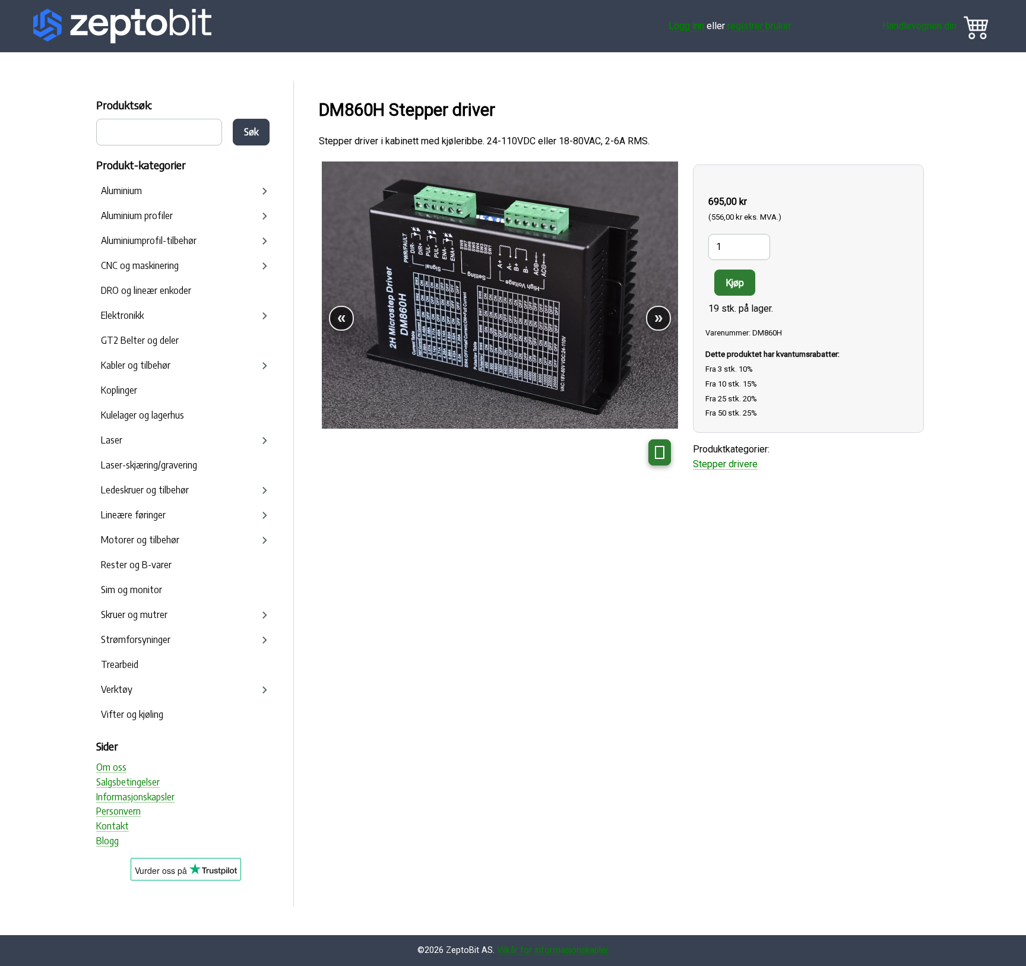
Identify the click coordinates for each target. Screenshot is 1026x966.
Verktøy (116, 689)
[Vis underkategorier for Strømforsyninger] (265, 640)
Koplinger (119, 390)
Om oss (111, 767)
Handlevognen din (919, 25)
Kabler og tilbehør (135, 365)
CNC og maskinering (140, 265)
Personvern (118, 811)
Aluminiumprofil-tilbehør (149, 240)
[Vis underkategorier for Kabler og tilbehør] (265, 365)
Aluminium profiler (137, 215)
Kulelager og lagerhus (142, 415)
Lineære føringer (133, 515)
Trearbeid (119, 664)
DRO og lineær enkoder (146, 290)
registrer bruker (759, 25)
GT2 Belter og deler (140, 340)
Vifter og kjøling (132, 714)
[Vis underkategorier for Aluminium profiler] (265, 216)
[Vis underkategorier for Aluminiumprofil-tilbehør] (265, 241)
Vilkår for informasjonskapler (553, 950)
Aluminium (121, 191)
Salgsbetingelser (128, 782)
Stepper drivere (725, 464)
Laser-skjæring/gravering (149, 465)
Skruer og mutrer (134, 614)
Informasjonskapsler (135, 797)
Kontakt (112, 826)
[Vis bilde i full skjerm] (659, 452)
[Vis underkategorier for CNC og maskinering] (265, 266)
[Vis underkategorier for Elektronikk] (265, 316)
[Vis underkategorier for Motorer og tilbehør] (265, 540)
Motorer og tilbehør (140, 540)
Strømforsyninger (135, 639)
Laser (111, 440)
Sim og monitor (131, 590)
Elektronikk (122, 315)
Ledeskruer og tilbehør (145, 490)
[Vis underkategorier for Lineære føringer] (265, 515)
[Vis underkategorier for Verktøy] (265, 690)
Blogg (107, 841)
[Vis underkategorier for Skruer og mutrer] (265, 615)
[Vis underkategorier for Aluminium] (265, 191)
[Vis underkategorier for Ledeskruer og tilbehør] (265, 490)
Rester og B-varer (136, 565)
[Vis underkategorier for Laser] (265, 440)
